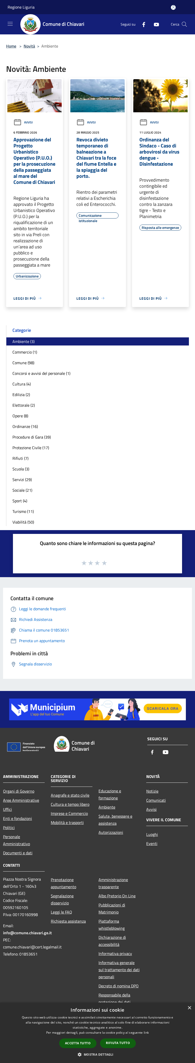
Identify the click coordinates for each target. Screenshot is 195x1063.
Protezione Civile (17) (30, 448)
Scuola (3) (20, 469)
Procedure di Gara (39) (31, 437)
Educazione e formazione (110, 794)
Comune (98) (23, 363)
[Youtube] (154, 24)
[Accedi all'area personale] (173, 7)
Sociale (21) (22, 490)
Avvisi (28, 122)
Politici (9, 828)
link (146, 1032)
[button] (97, 1054)
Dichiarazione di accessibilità (112, 940)
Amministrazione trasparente (113, 883)
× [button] (189, 1008)
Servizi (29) (22, 479)
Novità (29, 46)
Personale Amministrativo (16, 840)
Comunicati (156, 800)
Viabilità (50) (23, 522)
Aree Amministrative (21, 800)
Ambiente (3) (23, 341)
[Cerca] (184, 24)
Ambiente (107, 807)
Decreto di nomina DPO (119, 986)
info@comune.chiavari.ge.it (27, 933)
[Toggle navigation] (10, 24)
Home (11, 46)
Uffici (7, 809)
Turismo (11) (23, 511)
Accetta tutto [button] (78, 1043)
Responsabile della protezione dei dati (115, 998)
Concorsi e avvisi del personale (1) (41, 373)
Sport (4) (19, 501)
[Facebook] (142, 24)
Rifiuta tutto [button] (118, 1043)
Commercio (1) (24, 352)
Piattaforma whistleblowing (112, 924)
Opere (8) (20, 416)
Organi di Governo (18, 791)
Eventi (151, 843)
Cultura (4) (21, 384)
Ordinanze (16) (25, 426)
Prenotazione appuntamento (63, 883)
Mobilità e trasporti (67, 822)
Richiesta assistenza (68, 921)
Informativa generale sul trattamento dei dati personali (119, 970)
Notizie (152, 791)
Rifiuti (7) (20, 458)
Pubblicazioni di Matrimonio (112, 908)
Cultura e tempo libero (70, 804)
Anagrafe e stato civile (70, 795)
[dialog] (97, 1033)
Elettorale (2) (23, 405)
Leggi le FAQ (61, 912)
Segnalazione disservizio (62, 899)
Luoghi (152, 834)
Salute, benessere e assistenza (115, 819)
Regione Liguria (21, 7)
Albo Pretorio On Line (117, 896)
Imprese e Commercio (69, 813)
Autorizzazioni (111, 832)
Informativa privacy (115, 953)
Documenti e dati (17, 853)
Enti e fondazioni (17, 818)
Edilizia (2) (21, 395)
